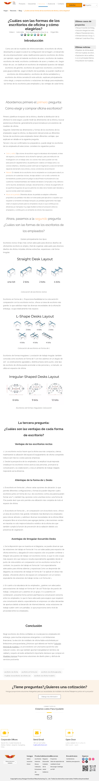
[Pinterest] (83, 761)
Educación (46, 761)
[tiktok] (86, 761)
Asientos (37, 761)
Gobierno (45, 772)
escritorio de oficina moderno (44, 676)
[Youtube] (90, 759)
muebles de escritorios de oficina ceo (17, 676)
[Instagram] (93, 759)
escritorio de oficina (11, 672)
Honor (28, 764)
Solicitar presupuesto (74, 5)
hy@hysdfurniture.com (40, 745)
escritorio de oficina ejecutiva (51, 672)
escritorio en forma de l (29, 672)
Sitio (56, 32)
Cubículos (38, 766)
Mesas (37, 764)
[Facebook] (83, 759)
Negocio (45, 759)
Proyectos (53, 759)
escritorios (38, 759)
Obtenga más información (49, 696)
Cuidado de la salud (45, 766)
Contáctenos (70, 759)
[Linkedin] (86, 759)
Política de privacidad (81, 779)
